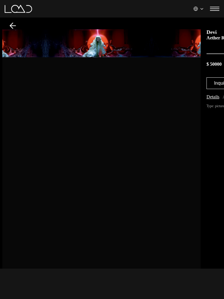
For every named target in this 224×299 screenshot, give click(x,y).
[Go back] (13, 26)
